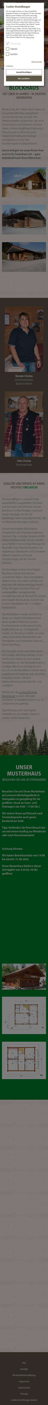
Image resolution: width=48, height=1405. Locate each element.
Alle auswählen (24, 78)
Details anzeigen (36, 61)
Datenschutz (30, 37)
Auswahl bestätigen (24, 72)
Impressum (9, 66)
